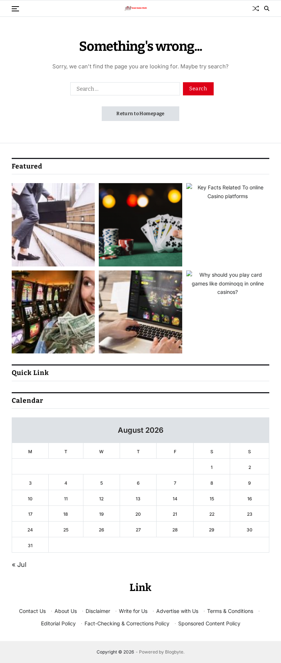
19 (101, 514)
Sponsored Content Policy (209, 623)
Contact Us (32, 611)
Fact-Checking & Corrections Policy (127, 623)
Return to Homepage (140, 113)
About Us (66, 611)
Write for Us (133, 611)
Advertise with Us (177, 611)
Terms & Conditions (230, 611)
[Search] (266, 8)
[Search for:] (123, 90)
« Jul (19, 564)
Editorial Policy (58, 623)
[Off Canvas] (15, 8)
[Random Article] (255, 8)
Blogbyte (174, 652)
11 (66, 498)
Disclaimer (98, 611)
